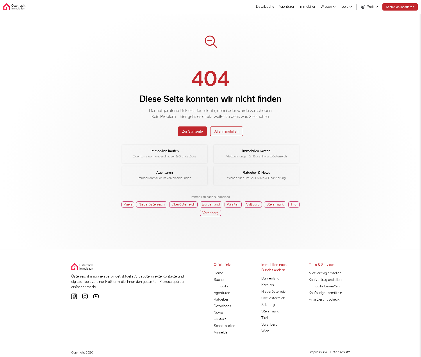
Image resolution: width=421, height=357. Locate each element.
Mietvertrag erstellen (325, 273)
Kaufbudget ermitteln (325, 293)
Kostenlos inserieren (400, 7)
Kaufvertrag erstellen (325, 279)
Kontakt (220, 319)
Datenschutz (340, 352)
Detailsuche (265, 6)
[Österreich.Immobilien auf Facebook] (74, 296)
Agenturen (287, 6)
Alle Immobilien (226, 131)
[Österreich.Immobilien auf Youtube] (96, 296)
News (218, 312)
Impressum (318, 352)
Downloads (222, 306)
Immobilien (308, 6)
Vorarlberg (210, 213)
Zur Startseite (192, 131)
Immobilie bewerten (324, 286)
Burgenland (211, 204)
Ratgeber (221, 299)
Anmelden (222, 332)
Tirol (294, 204)
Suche (219, 279)
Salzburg (253, 204)
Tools (344, 6)
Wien (128, 204)
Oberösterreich (183, 204)
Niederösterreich (152, 204)
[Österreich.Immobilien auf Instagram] (85, 296)
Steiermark (275, 204)
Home (218, 273)
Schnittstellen (224, 326)
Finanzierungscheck (324, 299)
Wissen (326, 6)
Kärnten (233, 204)
